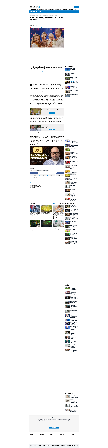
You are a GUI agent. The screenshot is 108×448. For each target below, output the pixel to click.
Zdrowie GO (40, 13)
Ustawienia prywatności (71, 445)
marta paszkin (45, 170)
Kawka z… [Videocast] (46, 13)
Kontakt (31, 445)
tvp (33, 170)
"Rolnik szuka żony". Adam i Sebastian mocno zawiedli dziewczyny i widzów (50, 127)
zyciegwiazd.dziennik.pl (36, 15)
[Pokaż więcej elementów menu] (78, 9)
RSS (77, 445)
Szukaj (77, 6)
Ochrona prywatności (55, 445)
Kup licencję (39, 166)
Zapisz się (54, 427)
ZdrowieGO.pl (62, 434)
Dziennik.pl (42, 434)
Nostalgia (36, 13)
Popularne (54, 203)
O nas (35, 445)
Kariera (44, 445)
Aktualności (38, 11)
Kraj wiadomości (60, 203)
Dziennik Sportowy (52, 13)
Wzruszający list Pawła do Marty (37, 71)
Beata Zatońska (41, 22)
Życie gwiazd (32, 11)
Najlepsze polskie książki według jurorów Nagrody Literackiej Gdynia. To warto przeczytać (35, 186)
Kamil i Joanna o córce (35, 72)
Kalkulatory (73, 434)
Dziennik (31, 15)
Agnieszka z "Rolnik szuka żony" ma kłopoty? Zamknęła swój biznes (51, 110)
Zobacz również (52, 129)
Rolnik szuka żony (39, 170)
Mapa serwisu (63, 445)
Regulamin (48, 445)
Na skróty (31, 434)
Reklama (39, 445)
